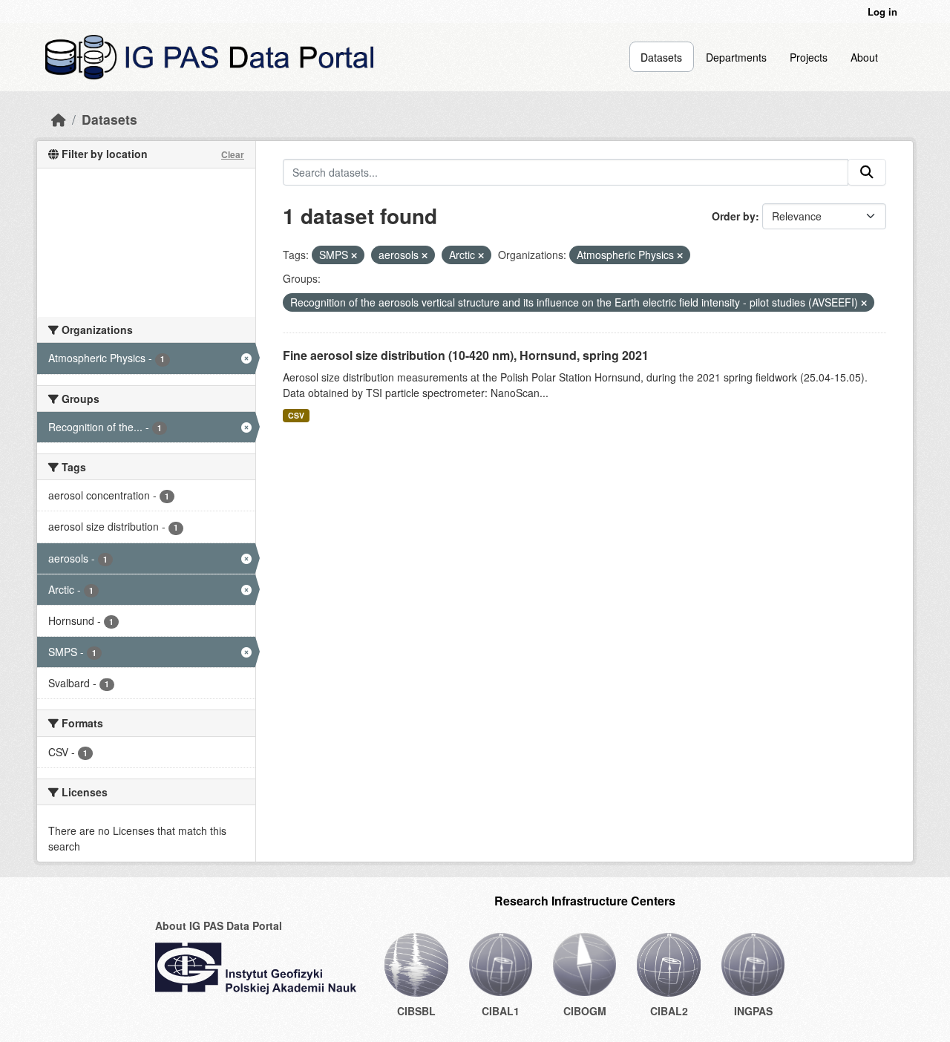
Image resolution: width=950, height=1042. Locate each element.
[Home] (58, 119)
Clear (232, 154)
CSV (296, 415)
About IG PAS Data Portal (218, 925)
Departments (736, 57)
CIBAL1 (501, 1010)
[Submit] (867, 172)
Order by (734, 216)
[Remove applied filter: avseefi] (864, 303)
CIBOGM (584, 1010)
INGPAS (753, 1010)
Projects (809, 57)
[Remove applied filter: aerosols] (425, 255)
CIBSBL (416, 1010)
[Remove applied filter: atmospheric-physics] (680, 255)
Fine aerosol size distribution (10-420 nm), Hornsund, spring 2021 (466, 355)
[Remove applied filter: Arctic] (481, 255)
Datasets (661, 57)
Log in (882, 11)
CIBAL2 (669, 1010)
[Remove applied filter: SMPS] (354, 255)
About (864, 57)
